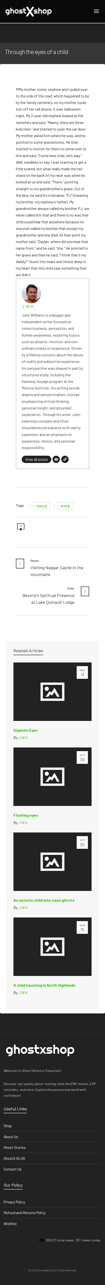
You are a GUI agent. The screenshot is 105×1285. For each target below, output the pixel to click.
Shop (8, 1126)
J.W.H (27, 306)
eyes (65, 506)
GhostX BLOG (14, 1158)
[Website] (65, 459)
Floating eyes (25, 815)
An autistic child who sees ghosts (44, 900)
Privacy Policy (14, 1202)
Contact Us (12, 1169)
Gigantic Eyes (25, 730)
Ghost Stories (15, 1147)
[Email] (56, 459)
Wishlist (10, 1223)
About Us (11, 1136)
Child (42, 506)
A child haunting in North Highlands (44, 985)
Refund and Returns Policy (25, 1212)
